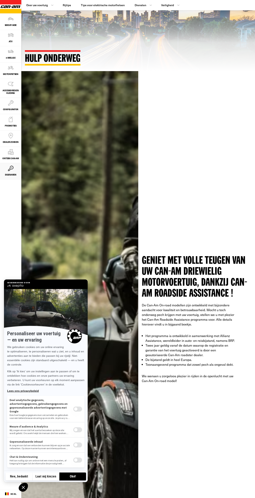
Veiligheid (167, 5)
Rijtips (67, 5)
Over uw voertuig (37, 5)
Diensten (140, 5)
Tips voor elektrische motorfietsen (103, 5)
